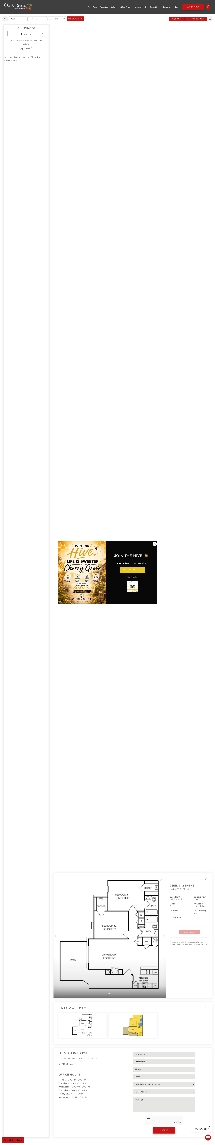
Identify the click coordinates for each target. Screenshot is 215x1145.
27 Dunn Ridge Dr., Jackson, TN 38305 (77, 1058)
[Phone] (208, 7)
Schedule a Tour (13, 1140)
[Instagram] (63, 1069)
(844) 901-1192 (65, 1064)
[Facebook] (59, 1069)
